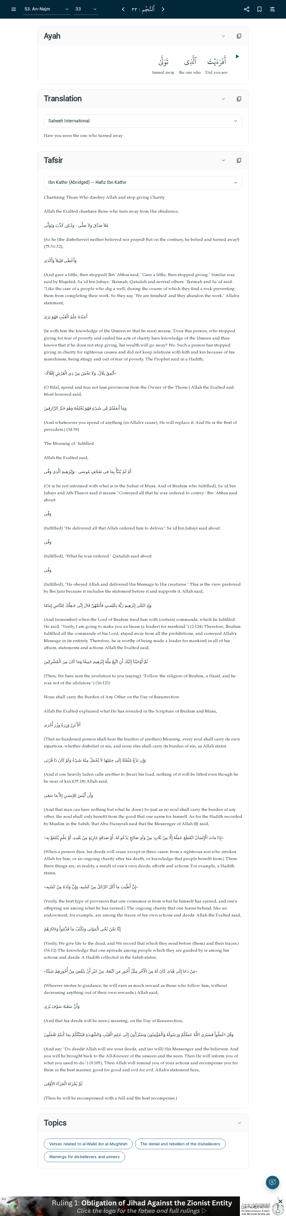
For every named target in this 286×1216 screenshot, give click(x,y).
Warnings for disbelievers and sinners (84, 1156)
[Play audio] (237, 56)
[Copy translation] (239, 99)
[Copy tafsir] (239, 160)
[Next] (163, 9)
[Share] (246, 9)
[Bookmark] (259, 9)
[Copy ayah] (239, 36)
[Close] (280, 1201)
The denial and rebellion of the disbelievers (180, 1143)
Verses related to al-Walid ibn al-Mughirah (88, 1143)
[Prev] (123, 9)
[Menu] (14, 9)
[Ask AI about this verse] (272, 1182)
